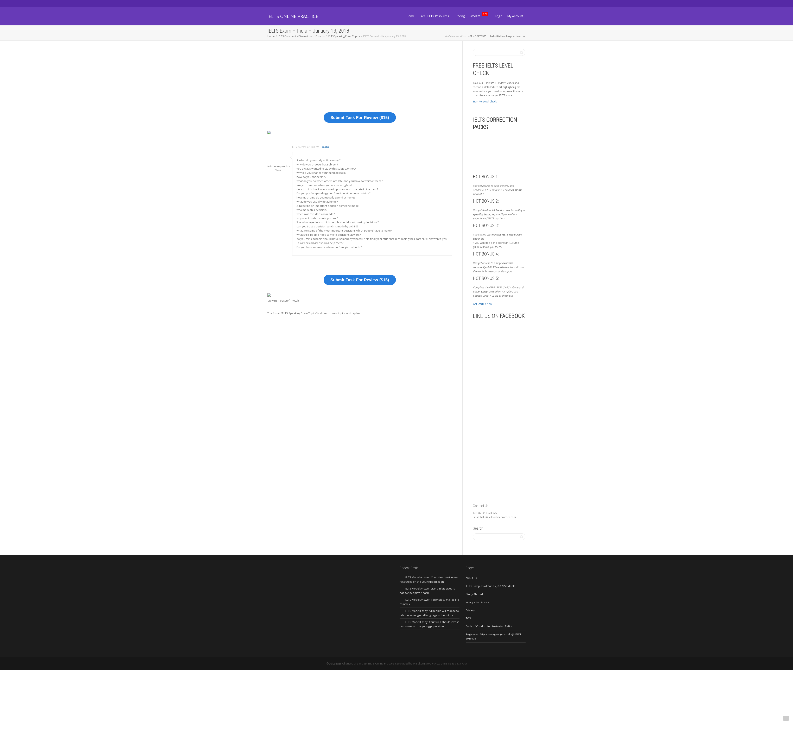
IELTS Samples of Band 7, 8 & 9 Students (490, 586)
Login (498, 16)
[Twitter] (271, 3)
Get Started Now (482, 304)
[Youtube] (292, 3)
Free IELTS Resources (435, 16)
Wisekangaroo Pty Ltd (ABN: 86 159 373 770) (440, 663)
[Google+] (285, 3)
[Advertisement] (359, 79)
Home (410, 16)
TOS (468, 618)
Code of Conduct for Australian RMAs (489, 626)
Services (478, 15)
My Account (515, 16)
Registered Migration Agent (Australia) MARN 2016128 (493, 636)
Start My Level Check (485, 101)
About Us (471, 578)
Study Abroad (474, 594)
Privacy (470, 610)
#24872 (325, 147)
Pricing (460, 16)
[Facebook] (278, 3)
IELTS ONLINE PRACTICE (292, 16)
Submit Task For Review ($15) (359, 117)
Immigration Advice (477, 602)
